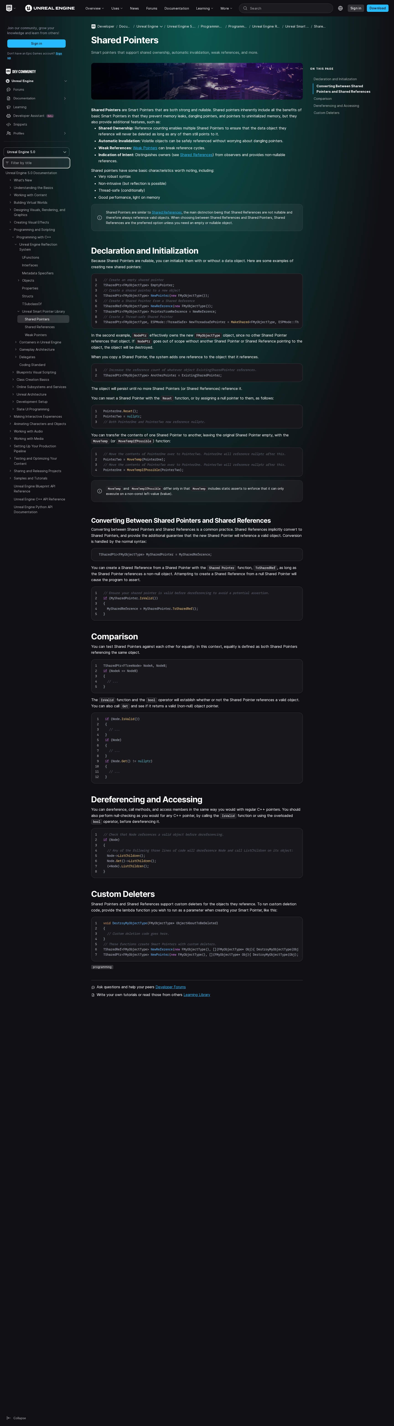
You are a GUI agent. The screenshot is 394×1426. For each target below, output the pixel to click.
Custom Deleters (327, 113)
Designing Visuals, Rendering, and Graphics (39, 212)
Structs (27, 296)
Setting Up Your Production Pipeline (35, 448)
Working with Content (30, 195)
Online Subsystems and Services (41, 387)
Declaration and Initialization (335, 79)
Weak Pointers (36, 335)
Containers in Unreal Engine (40, 342)
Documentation (125, 26)
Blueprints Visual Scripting (36, 372)
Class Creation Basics (33, 379)
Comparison (323, 98)
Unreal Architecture (32, 394)
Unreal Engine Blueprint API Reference (34, 488)
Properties (30, 288)
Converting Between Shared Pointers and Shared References (343, 88)
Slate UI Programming (33, 409)
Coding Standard (32, 365)
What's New (23, 180)
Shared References (40, 327)
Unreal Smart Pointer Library (43, 311)
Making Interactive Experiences (38, 416)
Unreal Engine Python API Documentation (33, 509)
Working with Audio (28, 431)
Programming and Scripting (34, 230)
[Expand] (10, 180)
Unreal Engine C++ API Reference (39, 499)
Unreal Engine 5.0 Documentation (31, 173)
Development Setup (32, 402)
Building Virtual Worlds (30, 202)
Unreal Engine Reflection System (38, 246)
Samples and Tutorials (30, 478)
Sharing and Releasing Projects (37, 471)
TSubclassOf (32, 304)
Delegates (27, 357)
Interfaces (30, 265)
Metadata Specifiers (38, 273)
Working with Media (29, 438)
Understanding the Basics (33, 188)
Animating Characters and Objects (40, 424)
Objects (28, 280)
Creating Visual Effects (31, 222)
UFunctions (30, 257)
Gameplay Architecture (37, 349)
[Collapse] (10, 229)
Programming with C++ (34, 237)
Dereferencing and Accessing (336, 106)
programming (102, 967)
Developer (106, 26)
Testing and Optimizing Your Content (35, 460)
